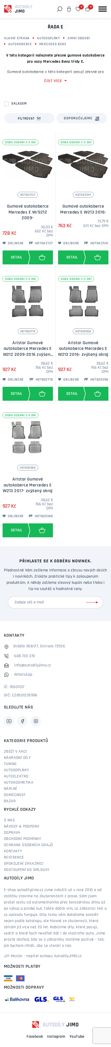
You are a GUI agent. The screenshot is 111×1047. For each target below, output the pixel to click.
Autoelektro (16, 776)
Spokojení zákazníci (24, 864)
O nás (9, 820)
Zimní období (78, 38)
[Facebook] (22, 721)
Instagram (56, 1037)
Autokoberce (20, 44)
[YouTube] (9, 721)
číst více (53, 81)
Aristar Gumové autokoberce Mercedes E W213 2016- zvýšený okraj (83, 349)
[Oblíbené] (78, 9)
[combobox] (82, 118)
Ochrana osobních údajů (28, 845)
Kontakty (13, 851)
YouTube (76, 1037)
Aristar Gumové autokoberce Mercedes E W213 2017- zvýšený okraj (28, 485)
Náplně (10, 789)
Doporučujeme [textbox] (78, 118)
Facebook (35, 1037)
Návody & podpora (21, 826)
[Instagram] (36, 721)
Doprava (12, 833)
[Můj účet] (69, 9)
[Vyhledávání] (59, 9)
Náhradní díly (17, 758)
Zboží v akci (15, 752)
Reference (14, 857)
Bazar (10, 801)
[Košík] (87, 9)
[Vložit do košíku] (42, 257)
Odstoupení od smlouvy (26, 870)
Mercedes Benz (52, 44)
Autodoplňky (48, 38)
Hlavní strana (17, 38)
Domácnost (15, 795)
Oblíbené (15, 243)
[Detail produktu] (15, 257)
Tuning (10, 764)
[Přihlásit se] (93, 602)
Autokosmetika (18, 783)
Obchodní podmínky (22, 839)
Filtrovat (26, 119)
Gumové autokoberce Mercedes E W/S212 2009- (28, 212)
